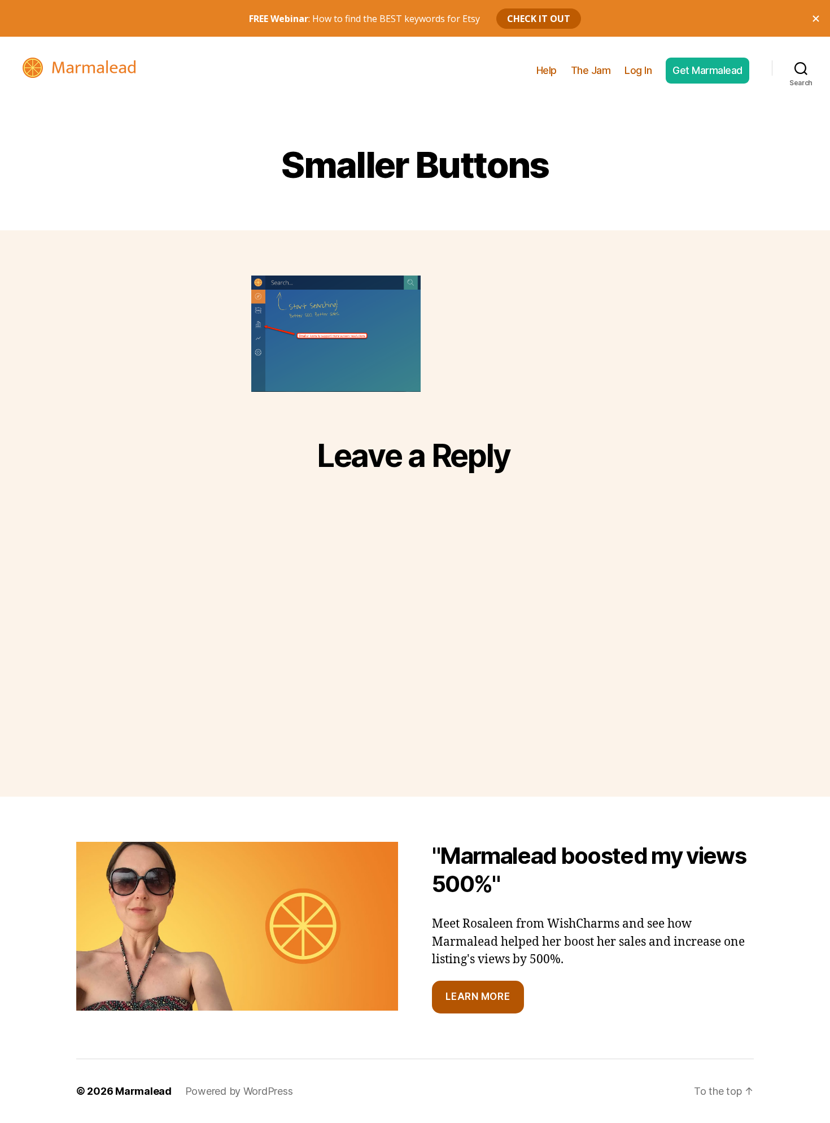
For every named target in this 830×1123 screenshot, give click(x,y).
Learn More (477, 996)
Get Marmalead (707, 70)
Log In (638, 70)
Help (546, 70)
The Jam (591, 70)
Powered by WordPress (239, 1091)
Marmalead (143, 1091)
